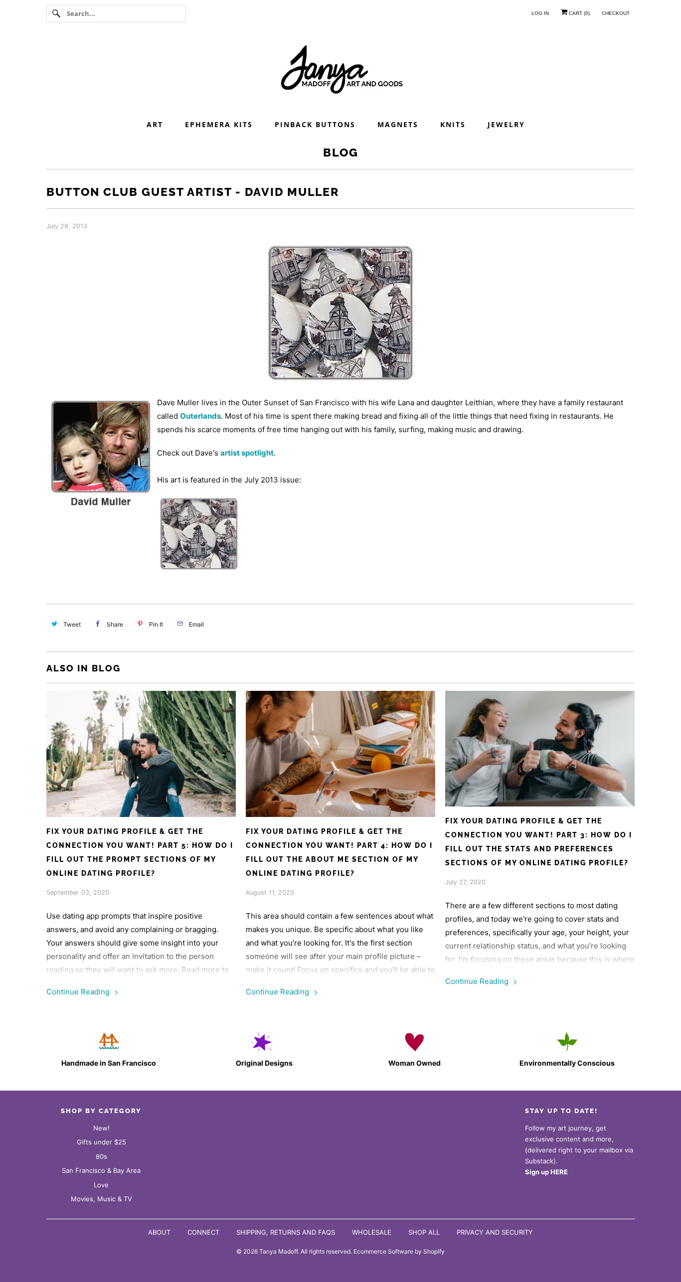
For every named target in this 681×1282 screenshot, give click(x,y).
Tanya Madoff (278, 1251)
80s (101, 1156)
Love (101, 1185)
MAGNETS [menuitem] (397, 124)
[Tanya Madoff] (340, 72)
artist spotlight (247, 453)
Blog (340, 152)
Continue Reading (79, 991)
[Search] (56, 13)
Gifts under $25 (101, 1142)
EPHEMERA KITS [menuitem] (219, 124)
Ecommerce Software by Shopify (399, 1251)
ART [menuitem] (155, 124)
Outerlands (200, 416)
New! (101, 1128)
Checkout (616, 13)
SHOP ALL (424, 1232)
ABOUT (159, 1232)
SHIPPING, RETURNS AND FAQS (285, 1232)
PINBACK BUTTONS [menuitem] (315, 124)
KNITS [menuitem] (453, 124)
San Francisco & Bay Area (101, 1170)
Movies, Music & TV (101, 1199)
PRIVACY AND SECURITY (495, 1232)
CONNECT (203, 1232)
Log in (540, 13)
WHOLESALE (371, 1232)
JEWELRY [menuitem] (506, 124)
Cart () (578, 13)
